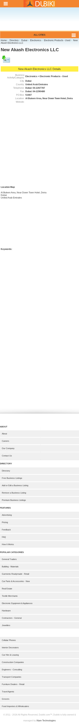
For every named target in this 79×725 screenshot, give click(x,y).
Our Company (8, 448)
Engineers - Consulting (12, 669)
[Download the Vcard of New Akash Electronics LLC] (6, 60)
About (4, 434)
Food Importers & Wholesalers (15, 706)
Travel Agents (8, 691)
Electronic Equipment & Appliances (17, 603)
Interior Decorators (10, 647)
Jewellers (6, 625)
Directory (6, 471)
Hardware (6, 611)
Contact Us (7, 456)
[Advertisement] (39, 21)
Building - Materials (10, 566)
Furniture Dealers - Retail (13, 684)
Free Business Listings (12, 478)
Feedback (6, 530)
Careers (5, 441)
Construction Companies (13, 662)
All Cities (39, 35)
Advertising (7, 515)
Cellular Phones (9, 640)
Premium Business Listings (14, 500)
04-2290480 (39, 91)
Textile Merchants (10, 596)
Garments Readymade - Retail (15, 574)
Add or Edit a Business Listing (15, 485)
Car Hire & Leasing (10, 655)
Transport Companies (11, 677)
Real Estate (7, 588)
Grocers (5, 699)
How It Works (8, 544)
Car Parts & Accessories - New (16, 581)
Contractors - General (11, 618)
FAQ (4, 537)
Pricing (5, 522)
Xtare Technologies (46, 720)
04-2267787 (39, 88)
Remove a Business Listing (14, 493)
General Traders (9, 559)
